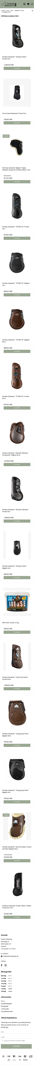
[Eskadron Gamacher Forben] (17, 887)
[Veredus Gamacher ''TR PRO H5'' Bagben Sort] (17, 265)
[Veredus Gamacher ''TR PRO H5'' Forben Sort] (17, 208)
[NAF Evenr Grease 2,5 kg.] (17, 604)
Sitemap (3, 961)
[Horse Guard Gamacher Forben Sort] (17, 95)
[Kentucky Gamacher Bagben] (17, 149)
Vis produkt (17, 68)
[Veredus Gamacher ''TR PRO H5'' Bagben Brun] (17, 321)
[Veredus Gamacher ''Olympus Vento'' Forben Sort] (17, 38)
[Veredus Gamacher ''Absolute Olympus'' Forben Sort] (17, 491)
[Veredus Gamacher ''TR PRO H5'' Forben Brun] (17, 378)
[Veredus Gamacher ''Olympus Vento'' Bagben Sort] (17, 547)
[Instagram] (6, 965)
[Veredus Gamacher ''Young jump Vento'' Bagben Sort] (17, 772)
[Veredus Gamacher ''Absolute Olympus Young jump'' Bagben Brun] (17, 434)
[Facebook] (1, 965)
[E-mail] (16, 1037)
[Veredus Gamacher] (17, 828)
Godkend (16, 1046)
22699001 (5, 953)
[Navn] (16, 1032)
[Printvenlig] (32, 10)
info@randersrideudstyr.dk (10, 956)
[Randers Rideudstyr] (8, 4)
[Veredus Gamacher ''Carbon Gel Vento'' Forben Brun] (17, 659)
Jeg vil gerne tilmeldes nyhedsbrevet (16, 1040)
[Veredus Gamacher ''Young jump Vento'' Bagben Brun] (17, 715)
